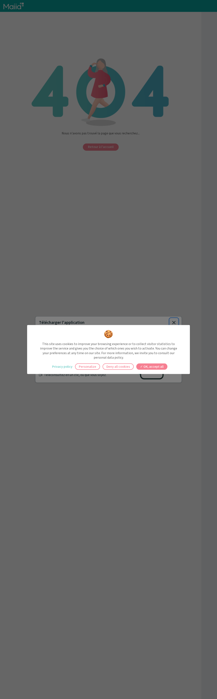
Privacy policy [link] (62, 366)
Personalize (87, 366)
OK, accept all (153, 366)
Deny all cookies (118, 366)
